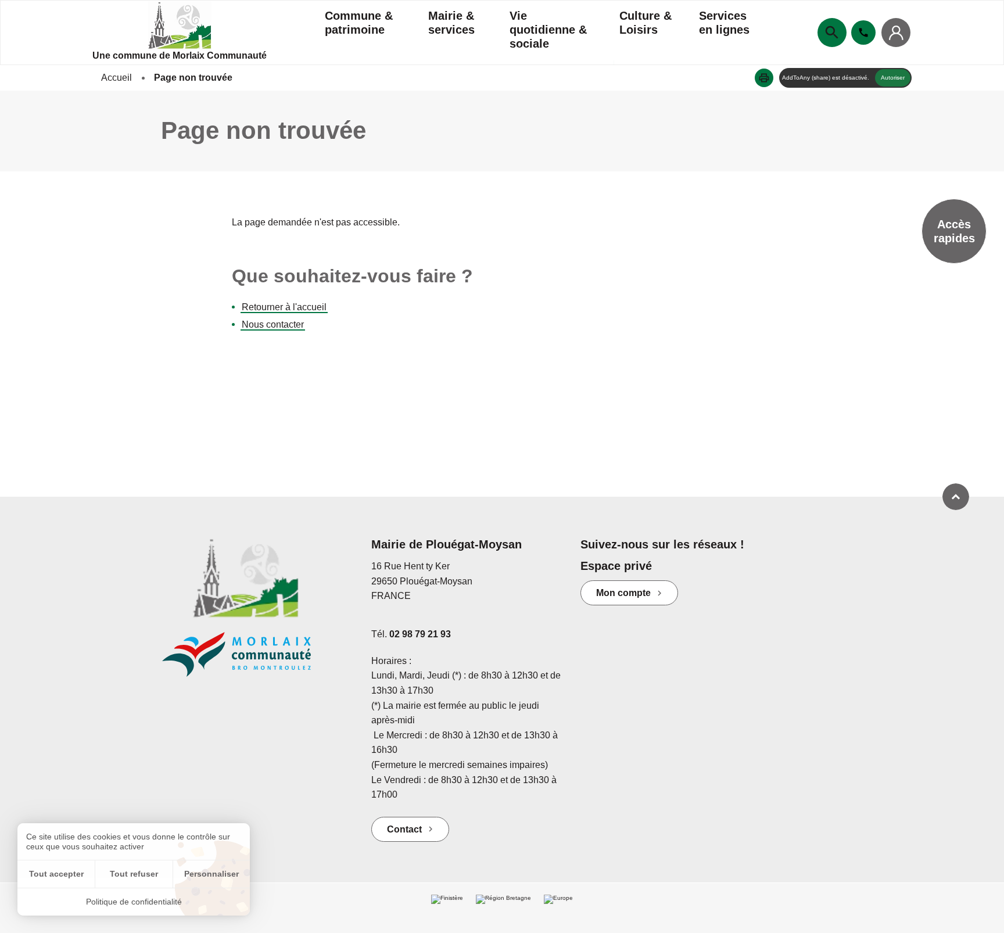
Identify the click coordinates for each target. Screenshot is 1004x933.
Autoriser (893, 77)
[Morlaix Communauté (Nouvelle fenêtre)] (258, 660)
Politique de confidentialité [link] (134, 901)
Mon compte (623, 593)
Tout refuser (134, 873)
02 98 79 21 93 (420, 634)
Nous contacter (273, 324)
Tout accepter (56, 873)
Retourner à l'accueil (284, 307)
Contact (404, 829)
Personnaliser (211, 873)
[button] (764, 78)
